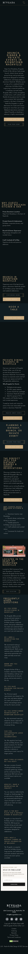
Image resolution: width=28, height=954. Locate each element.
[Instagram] (7, 919)
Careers (14, 928)
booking (19, 112)
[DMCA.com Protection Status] (14, 941)
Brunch (5, 230)
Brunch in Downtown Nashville (10, 279)
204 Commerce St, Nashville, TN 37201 (14, 911)
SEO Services (23, 946)
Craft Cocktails (7, 240)
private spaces (16, 387)
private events (15, 492)
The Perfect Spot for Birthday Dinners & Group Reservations (13, 463)
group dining (16, 772)
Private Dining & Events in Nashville (13, 362)
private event (18, 90)
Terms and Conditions (14, 937)
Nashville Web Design (10, 946)
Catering (14, 931)
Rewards (14, 933)
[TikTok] (16, 919)
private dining (7, 372)
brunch (7, 73)
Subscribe (14, 884)
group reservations (17, 288)
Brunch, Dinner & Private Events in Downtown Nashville (14, 59)
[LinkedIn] (21, 919)
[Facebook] (11, 919)
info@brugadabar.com (14, 914)
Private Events (7, 221)
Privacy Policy (14, 935)
